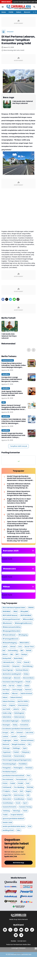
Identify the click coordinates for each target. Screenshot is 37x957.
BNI (3, 402)
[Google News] (27, 930)
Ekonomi (27, 12)
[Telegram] (10, 299)
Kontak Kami (22, 941)
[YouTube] (21, 930)
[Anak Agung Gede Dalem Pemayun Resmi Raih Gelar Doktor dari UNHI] (32, 391)
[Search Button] (34, 7)
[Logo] (18, 915)
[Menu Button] (3, 7)
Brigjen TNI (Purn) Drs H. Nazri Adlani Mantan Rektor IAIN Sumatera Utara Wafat (19, 501)
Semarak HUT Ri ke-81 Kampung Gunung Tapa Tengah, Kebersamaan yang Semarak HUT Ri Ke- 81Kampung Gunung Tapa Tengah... (20, 509)
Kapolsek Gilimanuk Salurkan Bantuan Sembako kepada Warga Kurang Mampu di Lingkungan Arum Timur (18, 486)
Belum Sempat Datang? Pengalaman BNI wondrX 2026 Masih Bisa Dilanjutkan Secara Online (13, 407)
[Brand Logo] (10, 882)
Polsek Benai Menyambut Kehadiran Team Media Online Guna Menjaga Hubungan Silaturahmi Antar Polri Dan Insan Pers (13, 365)
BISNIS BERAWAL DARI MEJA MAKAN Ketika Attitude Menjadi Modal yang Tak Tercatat (19, 539)
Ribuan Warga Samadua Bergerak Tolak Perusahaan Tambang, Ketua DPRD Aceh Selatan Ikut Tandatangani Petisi (20, 531)
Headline (5, 374)
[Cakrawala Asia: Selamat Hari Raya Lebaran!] (7, 104)
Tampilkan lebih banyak (18, 446)
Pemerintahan (7, 360)
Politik (11, 12)
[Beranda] (3, 32)
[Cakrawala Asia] (18, 7)
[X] (6, 299)
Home (3, 12)
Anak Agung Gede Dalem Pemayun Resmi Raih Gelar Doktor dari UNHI (12, 393)
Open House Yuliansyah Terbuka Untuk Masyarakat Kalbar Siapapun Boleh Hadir (20, 524)
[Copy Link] (17, 299)
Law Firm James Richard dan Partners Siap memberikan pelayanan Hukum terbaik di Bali (20, 516)
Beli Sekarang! (18, 863)
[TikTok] (32, 930)
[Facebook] (2, 299)
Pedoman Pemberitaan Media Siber (18, 944)
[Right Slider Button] (35, 12)
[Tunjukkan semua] (33, 551)
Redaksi (13, 941)
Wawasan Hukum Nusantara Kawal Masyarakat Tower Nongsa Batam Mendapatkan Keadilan (19, 493)
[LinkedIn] (16, 935)
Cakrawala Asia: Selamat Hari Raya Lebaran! (22, 102)
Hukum (18, 12)
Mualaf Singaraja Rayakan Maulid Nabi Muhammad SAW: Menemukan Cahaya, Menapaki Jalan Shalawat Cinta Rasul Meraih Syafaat (13, 435)
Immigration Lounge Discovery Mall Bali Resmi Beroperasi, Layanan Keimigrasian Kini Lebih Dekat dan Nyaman (13, 379)
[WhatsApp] (14, 299)
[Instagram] (16, 930)
